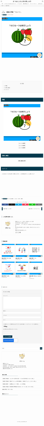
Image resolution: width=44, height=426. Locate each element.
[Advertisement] (22, 69)
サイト (4, 319)
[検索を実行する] (41, 348)
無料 (19, 198)
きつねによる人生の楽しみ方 (22, 1)
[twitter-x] (18, 232)
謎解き (22, 198)
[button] (5, 205)
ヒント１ (20, 143)
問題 (6, 85)
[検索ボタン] (42, 1)
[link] (16, 232)
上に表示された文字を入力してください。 (10, 329)
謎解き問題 (4, 14)
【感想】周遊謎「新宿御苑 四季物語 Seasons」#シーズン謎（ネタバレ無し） (18, 386)
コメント (7, 89)
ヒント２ (20, 145)
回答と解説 (7, 87)
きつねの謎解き (11, 198)
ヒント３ (20, 147)
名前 (4, 310)
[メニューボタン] (1, 1)
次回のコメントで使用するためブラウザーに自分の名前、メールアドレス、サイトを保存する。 (21, 324)
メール (5, 315)
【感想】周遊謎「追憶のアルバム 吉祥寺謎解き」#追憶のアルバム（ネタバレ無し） (19, 381)
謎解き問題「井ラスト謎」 (7, 389)
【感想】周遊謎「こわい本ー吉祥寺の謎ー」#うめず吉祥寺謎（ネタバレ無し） (18, 378)
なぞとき (16, 198)
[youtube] (20, 232)
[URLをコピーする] (39, 205)
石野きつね (7, 228)
